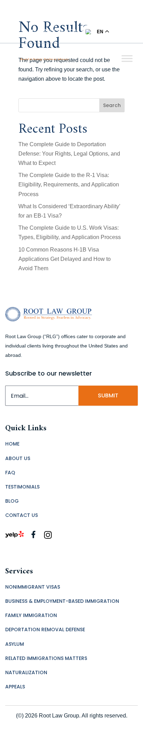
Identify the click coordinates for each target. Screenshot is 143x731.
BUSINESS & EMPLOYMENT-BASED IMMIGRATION (62, 601)
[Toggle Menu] (127, 58)
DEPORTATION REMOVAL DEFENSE (45, 629)
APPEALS (15, 686)
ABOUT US (17, 458)
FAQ (10, 472)
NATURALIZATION (26, 672)
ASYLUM (14, 644)
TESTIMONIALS (22, 486)
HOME (12, 443)
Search (112, 105)
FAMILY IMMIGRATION (31, 615)
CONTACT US (21, 515)
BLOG (12, 500)
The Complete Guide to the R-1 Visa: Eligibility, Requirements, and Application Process (68, 184)
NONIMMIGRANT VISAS (32, 586)
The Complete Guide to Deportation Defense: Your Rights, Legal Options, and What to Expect (69, 153)
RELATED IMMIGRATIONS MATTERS (46, 658)
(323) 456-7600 (57, 31)
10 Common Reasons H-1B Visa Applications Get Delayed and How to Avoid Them (64, 259)
